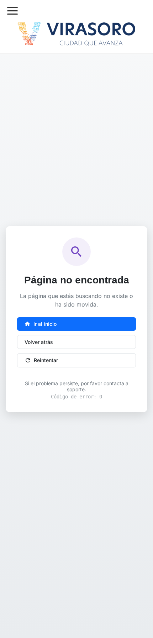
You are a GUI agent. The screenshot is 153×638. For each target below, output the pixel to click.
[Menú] (12, 11)
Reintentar (41, 360)
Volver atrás (39, 342)
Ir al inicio (40, 324)
